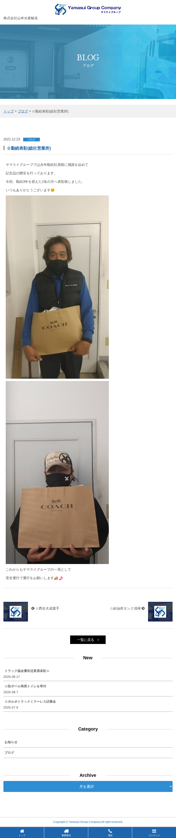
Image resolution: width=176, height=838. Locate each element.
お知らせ (11, 742)
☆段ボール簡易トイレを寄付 (25, 686)
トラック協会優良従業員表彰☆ (27, 671)
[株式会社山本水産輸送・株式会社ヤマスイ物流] (88, 12)
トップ (22, 835)
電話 (110, 835)
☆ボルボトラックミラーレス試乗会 (30, 701)
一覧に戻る (85, 640)
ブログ (9, 752)
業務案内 (66, 835)
